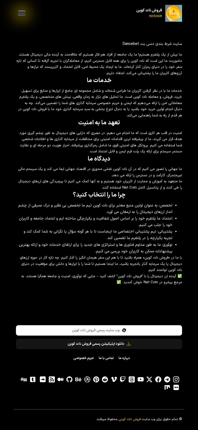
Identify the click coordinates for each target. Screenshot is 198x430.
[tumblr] (32, 379)
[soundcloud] (43, 379)
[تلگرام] (167, 379)
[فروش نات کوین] (173, 13)
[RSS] (52, 379)
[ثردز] (131, 379)
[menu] (21, 13)
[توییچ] (123, 379)
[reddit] (105, 379)
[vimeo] (114, 379)
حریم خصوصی (83, 358)
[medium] (61, 379)
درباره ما (124, 358)
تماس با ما (106, 358)
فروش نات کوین (149, 10)
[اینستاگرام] (176, 379)
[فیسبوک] (158, 379)
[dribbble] (87, 379)
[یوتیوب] (140, 379)
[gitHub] (69, 379)
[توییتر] (149, 379)
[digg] (24, 379)
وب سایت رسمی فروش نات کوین (96, 330)
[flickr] (176, 387)
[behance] (78, 379)
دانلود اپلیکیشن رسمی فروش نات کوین (96, 343)
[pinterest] (96, 379)
